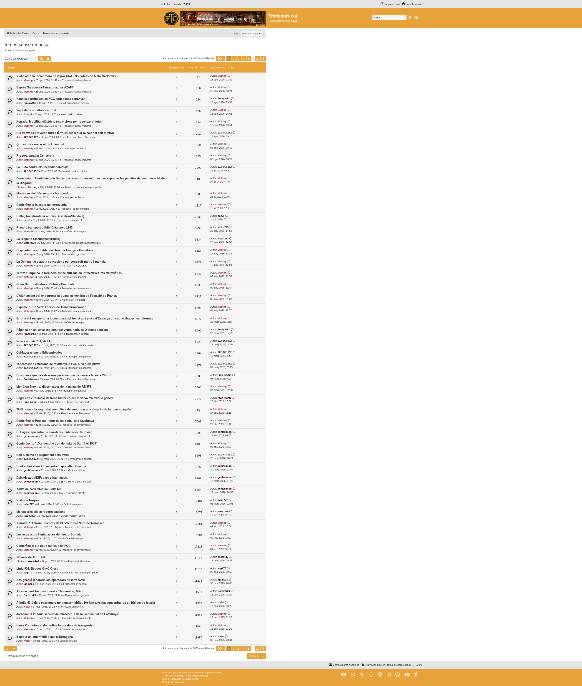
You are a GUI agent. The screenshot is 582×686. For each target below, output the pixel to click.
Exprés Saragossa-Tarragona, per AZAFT (45, 87)
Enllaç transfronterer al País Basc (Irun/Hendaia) (50, 216)
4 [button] (243, 59)
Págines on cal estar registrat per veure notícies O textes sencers (62, 330)
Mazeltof (189, 679)
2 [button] (233, 59)
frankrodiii (30, 595)
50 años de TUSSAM (30, 557)
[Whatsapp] (353, 674)
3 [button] (238, 59)
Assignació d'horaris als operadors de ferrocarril (50, 580)
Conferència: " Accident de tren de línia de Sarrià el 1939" (56, 443)
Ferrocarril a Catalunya (74, 265)
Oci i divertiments (73, 504)
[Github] (397, 674)
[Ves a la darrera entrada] (229, 76)
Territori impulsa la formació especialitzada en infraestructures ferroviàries (69, 273)
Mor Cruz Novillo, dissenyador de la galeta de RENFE (54, 386)
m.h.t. (27, 220)
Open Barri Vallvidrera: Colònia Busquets (45, 284)
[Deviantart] (416, 674)
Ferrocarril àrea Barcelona (81, 137)
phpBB (181, 672)
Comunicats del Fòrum (74, 148)
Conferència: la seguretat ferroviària (41, 204)
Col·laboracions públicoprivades (39, 352)
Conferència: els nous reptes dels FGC (43, 546)
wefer (27, 606)
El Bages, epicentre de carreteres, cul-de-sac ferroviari (54, 432)
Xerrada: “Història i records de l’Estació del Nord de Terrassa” (60, 523)
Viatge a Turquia (27, 500)
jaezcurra (29, 515)
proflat (171, 679)
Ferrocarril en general (77, 103)
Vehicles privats (76, 470)
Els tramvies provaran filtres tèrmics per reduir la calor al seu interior (65, 133)
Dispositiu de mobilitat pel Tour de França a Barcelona (54, 250)
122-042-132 (31, 137)
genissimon (31, 436)
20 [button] (257, 59)
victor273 (29, 231)
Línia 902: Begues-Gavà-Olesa (37, 568)
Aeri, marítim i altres (72, 114)
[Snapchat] (371, 674)
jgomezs (29, 584)
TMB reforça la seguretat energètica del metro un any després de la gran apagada (73, 409)
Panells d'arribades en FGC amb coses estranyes (50, 99)
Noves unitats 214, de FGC (34, 341)
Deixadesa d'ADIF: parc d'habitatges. (42, 477)
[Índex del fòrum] (214, 18)
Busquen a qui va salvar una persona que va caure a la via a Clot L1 (64, 375)
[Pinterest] (380, 674)
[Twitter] (362, 674)
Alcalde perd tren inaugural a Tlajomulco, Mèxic (50, 591)
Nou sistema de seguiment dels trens (42, 455)
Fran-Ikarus (30, 379)
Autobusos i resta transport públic (83, 187)
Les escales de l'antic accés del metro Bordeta (48, 534)
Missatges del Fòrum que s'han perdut (43, 193)
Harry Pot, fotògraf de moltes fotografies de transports (54, 625)
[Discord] (407, 674)
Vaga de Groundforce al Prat (36, 110)
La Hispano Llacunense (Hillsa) (38, 239)
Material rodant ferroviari (81, 345)
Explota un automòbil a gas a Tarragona (44, 636)
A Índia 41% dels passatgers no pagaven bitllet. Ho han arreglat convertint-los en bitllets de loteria (85, 602)
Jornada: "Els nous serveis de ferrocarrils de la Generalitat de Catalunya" (67, 614)
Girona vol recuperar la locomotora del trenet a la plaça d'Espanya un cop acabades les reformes (84, 318)
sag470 (28, 572)
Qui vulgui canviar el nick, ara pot (40, 144)
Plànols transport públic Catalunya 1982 (44, 227)
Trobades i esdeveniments (76, 80)
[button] (220, 58)
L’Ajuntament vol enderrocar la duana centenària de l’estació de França (66, 295)
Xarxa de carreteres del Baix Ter (38, 489)
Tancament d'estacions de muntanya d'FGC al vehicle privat (58, 364)
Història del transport (75, 231)
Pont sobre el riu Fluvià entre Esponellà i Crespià (51, 466)
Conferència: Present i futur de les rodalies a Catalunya (55, 420)
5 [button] (248, 59)
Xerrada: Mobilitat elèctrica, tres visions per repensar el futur (59, 121)
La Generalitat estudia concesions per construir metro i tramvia (60, 261)
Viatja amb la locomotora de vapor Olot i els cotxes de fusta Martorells (66, 76)
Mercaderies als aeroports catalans (40, 511)
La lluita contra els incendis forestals (42, 167)
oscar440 (33, 561)
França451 (30, 103)
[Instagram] (389, 674)
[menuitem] (186, 4)
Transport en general (73, 254)
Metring (28, 80)
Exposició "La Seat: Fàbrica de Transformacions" (51, 307)
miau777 (29, 504)
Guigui (28, 114)
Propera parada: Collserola (35, 155)
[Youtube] (344, 674)
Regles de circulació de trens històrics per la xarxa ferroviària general (65, 398)
